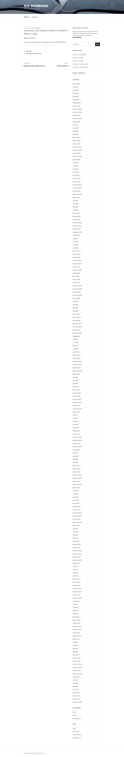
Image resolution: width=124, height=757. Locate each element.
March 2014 (76, 541)
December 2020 (77, 285)
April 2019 (75, 349)
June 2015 (75, 494)
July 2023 (75, 200)
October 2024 (76, 153)
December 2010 (77, 664)
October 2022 (76, 229)
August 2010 (76, 677)
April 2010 (75, 689)
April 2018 (75, 386)
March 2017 (76, 427)
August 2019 (76, 336)
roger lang (37, 53)
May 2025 (75, 131)
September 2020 (77, 295)
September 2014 (77, 522)
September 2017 (77, 409)
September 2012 (77, 598)
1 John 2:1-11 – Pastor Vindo (80, 64)
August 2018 (76, 374)
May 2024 (75, 169)
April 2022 (75, 248)
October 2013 (76, 557)
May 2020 (75, 308)
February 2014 (77, 544)
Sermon (29, 51)
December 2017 (77, 399)
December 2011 (77, 626)
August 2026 (76, 84)
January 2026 (76, 106)
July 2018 (75, 377)
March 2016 (76, 465)
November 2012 (77, 591)
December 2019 (77, 323)
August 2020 (76, 298)
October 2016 (76, 443)
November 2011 (77, 629)
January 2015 (76, 509)
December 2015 (77, 475)
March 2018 (76, 390)
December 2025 (77, 109)
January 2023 (76, 219)
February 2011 (76, 658)
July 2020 (75, 301)
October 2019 (76, 330)
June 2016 (75, 456)
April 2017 (75, 424)
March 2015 (76, 503)
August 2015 (76, 487)
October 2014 (76, 519)
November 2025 (77, 112)
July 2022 (75, 238)
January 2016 (76, 472)
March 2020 (76, 314)
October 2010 (76, 670)
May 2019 (75, 345)
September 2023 (77, 194)
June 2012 (75, 607)
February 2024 (77, 178)
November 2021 (77, 263)
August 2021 (76, 273)
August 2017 (76, 412)
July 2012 (75, 604)
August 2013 (76, 563)
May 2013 (75, 573)
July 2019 (75, 339)
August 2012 (76, 601)
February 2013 (77, 582)
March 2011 (76, 655)
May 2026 (75, 93)
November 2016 (77, 440)
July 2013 (75, 566)
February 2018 (77, 393)
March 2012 (76, 617)
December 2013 (77, 550)
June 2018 (75, 380)
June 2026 (75, 90)
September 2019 (77, 333)
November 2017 (77, 402)
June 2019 (75, 342)
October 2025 (76, 115)
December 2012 (77, 588)
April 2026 (75, 96)
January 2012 (76, 623)
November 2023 (77, 188)
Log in (74, 728)
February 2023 (77, 216)
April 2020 (75, 311)
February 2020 (77, 317)
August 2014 (76, 525)
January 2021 (76, 282)
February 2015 (77, 506)
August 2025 (76, 121)
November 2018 (77, 364)
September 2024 (77, 156)
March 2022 (76, 251)
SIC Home (26, 17)
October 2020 (76, 292)
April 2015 (75, 500)
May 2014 (75, 535)
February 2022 (77, 254)
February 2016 (77, 468)
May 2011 (75, 648)
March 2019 (76, 352)
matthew (29, 53)
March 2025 (76, 137)
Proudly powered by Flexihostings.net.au (34, 753)
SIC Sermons (36, 6)
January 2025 (76, 144)
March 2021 (76, 276)
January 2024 (76, 181)
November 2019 (77, 327)
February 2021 (76, 279)
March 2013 (76, 579)
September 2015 (77, 484)
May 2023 (75, 207)
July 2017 (75, 415)
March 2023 (76, 213)
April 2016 (75, 462)
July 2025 (75, 125)
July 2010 (75, 680)
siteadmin (37, 28)
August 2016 (76, 450)
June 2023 (75, 203)
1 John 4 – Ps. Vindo (78, 57)
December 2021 (77, 260)
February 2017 (76, 431)
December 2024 (77, 147)
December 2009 (77, 702)
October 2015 (76, 481)
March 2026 (76, 99)
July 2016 (75, 453)
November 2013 (77, 554)
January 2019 (76, 358)
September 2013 (77, 560)
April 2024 (75, 172)
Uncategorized (77, 718)
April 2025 (75, 134)
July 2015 (75, 491)
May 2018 (75, 383)
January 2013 (76, 585)
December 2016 (77, 437)
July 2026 (75, 87)
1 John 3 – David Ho (78, 61)
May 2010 (75, 686)
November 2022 (77, 226)
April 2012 (75, 614)
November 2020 (77, 289)
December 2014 (77, 513)
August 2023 (76, 197)
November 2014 (77, 516)
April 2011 (75, 651)
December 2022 (77, 222)
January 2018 (76, 396)
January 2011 (76, 661)
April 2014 (75, 538)
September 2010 (77, 673)
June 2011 (75, 645)
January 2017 (76, 434)
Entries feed (76, 731)
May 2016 (75, 459)
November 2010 (77, 667)
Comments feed (77, 734)
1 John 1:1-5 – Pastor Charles (80, 67)
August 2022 (76, 235)
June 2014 (75, 532)
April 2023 (75, 210)
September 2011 (77, 636)
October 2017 (76, 405)
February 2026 (77, 103)
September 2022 (77, 232)
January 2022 (76, 257)
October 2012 (76, 595)
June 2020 (76, 304)
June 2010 (75, 683)
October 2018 (76, 368)
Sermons (34, 17)
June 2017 (75, 418)
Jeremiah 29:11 (77, 37)
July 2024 (75, 162)
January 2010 (76, 699)
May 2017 (75, 421)
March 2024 (76, 175)
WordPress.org (77, 738)
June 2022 (75, 241)
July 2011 (75, 642)
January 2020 (76, 320)
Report (74, 712)
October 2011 (76, 632)
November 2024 (77, 150)
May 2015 (75, 497)
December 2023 (77, 185)
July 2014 (75, 528)
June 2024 (75, 166)
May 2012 (75, 610)
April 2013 (75, 576)
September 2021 (77, 270)
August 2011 (76, 639)
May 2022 (75, 244)
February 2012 (76, 620)
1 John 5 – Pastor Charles (79, 54)
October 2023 (76, 191)
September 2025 (77, 118)
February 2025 (77, 140)
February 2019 (77, 355)
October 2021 (76, 267)
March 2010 (76, 692)
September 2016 (77, 446)
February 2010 (77, 696)
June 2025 (75, 128)
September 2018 (77, 371)
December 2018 (77, 361)
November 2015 (77, 478)
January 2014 (76, 547)
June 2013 (75, 569)
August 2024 (76, 159)
